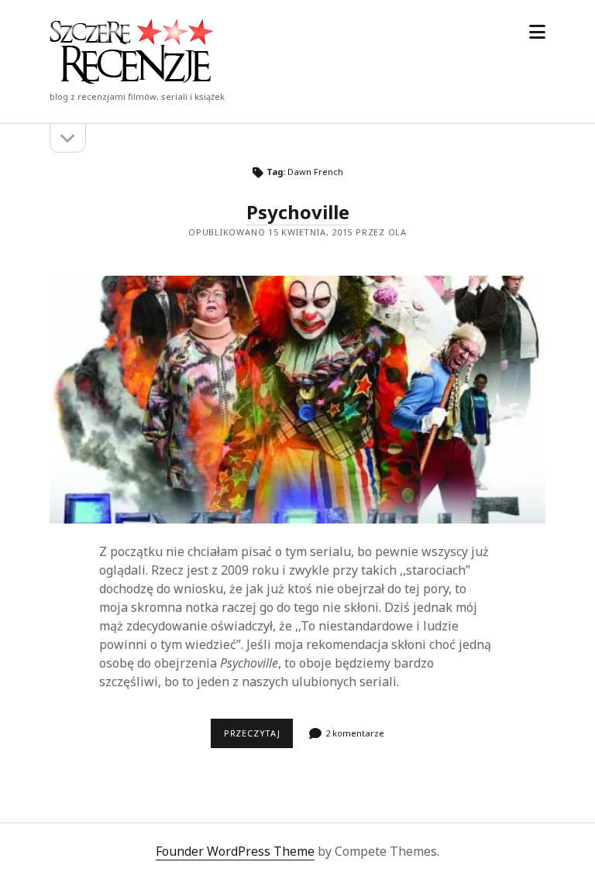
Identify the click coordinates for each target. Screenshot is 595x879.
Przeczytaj (258, 732)
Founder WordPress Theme (235, 851)
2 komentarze (354, 733)
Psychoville (297, 212)
